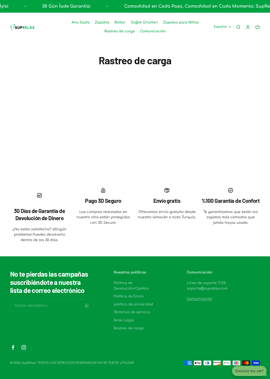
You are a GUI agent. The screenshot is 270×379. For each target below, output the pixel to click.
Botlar (120, 22)
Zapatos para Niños (181, 22)
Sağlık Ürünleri (144, 22)
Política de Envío (128, 296)
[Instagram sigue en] (24, 347)
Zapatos (102, 22)
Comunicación (153, 31)
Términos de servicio (132, 312)
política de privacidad (133, 304)
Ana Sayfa (81, 22)
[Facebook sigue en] (13, 347)
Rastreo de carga (119, 31)
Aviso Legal (124, 320)
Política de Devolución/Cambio (131, 285)
